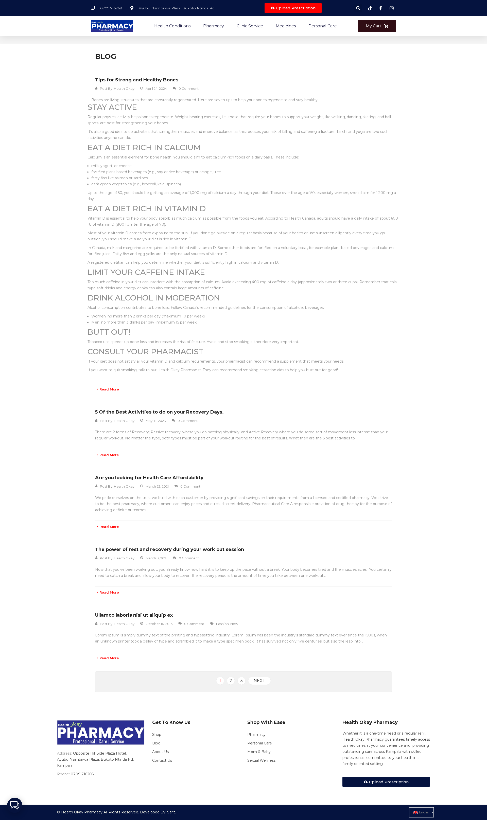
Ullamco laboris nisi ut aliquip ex (134, 615)
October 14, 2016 (159, 624)
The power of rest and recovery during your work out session (169, 549)
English (424, 812)
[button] (358, 8)
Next (259, 680)
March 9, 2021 (156, 558)
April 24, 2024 (156, 88)
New (234, 624)
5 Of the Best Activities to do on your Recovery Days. (159, 412)
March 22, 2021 (157, 486)
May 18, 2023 (156, 421)
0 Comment (189, 88)
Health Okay (124, 88)
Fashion (222, 624)
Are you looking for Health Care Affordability (149, 477)
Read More (109, 389)
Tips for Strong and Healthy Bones (136, 80)
